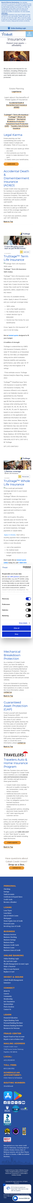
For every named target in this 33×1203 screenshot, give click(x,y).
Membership (8, 999)
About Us (7, 991)
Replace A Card (9, 972)
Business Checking (10, 937)
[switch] (28, 604)
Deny (16, 634)
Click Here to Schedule (13, 1078)
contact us (8, 692)
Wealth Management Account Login (16, 964)
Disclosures (15, 1173)
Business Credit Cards (11, 945)
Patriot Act (8, 1173)
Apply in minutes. (10, 535)
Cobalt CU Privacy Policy (11, 1170)
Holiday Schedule (16, 1175)
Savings (6, 892)
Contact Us (17, 868)
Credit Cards (8, 899)
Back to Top (8, 221)
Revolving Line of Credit (12, 926)
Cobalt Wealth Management (13, 980)
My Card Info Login (10, 961)
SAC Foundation (9, 1001)
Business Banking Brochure (13, 1025)
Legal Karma (16, 91)
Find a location (9, 1007)
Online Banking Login (11, 959)
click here (4, 13)
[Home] (6, 34)
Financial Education (11, 1018)
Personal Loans (9, 923)
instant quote (13, 335)
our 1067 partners (13, 576)
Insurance (7, 983)
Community (8, 996)
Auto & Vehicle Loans (11, 916)
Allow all (16, 628)
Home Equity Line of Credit (13, 921)
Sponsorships (8, 1004)
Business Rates (9, 942)
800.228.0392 (9, 1068)
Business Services (10, 934)
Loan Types (8, 910)
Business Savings (10, 940)
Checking (7, 889)
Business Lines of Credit (12, 950)
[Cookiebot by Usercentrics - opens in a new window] (23, 567)
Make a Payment (9, 966)
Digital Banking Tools (11, 1020)
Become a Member (10, 902)
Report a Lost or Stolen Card (13, 1039)
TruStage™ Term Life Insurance (16, 115)
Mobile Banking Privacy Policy (18, 1171)
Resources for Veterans (12, 1028)
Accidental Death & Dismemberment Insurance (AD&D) (16, 105)
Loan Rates (7, 913)
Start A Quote (12, 842)
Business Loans (9, 948)
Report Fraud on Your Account (14, 1036)
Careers (6, 994)
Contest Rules (23, 1173)
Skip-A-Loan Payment (11, 969)
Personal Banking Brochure (13, 1023)
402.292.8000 (9, 1060)
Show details (23, 623)
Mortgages (7, 918)
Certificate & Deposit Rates (13, 897)
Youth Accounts (9, 894)
